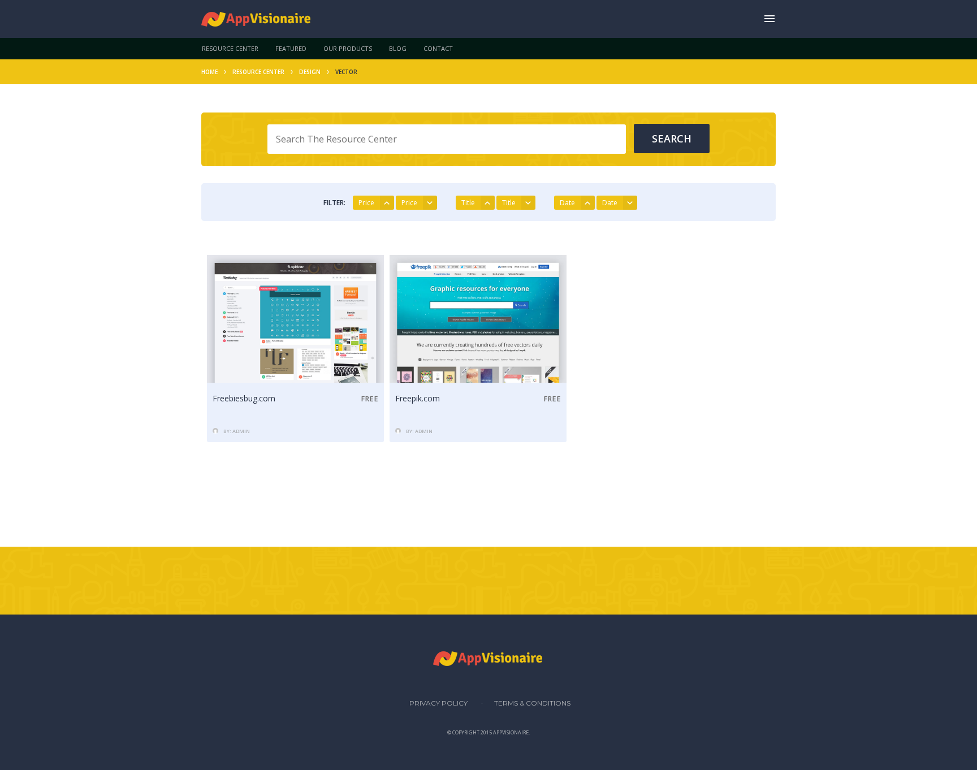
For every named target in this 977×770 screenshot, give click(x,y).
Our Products (347, 48)
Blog (398, 48)
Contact (438, 48)
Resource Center (230, 48)
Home (209, 72)
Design (310, 72)
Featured (290, 48)
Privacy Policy (438, 703)
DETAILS (296, 370)
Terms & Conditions (532, 703)
